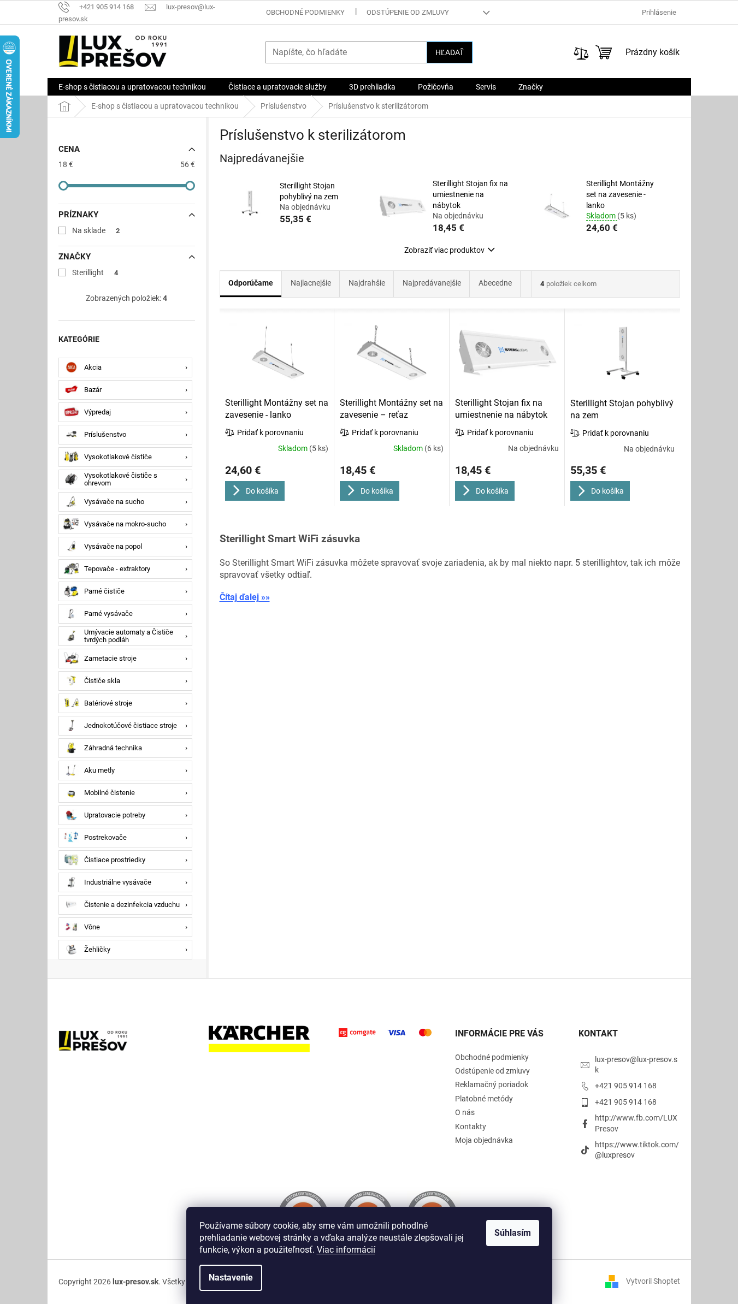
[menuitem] (132, 87)
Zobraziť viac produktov (444, 250)
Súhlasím (512, 1233)
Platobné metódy (484, 1098)
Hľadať (449, 52)
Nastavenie (231, 1277)
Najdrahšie (367, 282)
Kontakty (470, 1126)
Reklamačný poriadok (491, 1084)
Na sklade (96, 230)
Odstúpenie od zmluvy (408, 12)
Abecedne (495, 282)
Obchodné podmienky (305, 12)
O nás (465, 1112)
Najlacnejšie (311, 282)
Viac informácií (346, 1249)
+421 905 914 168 (626, 1085)
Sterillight (95, 272)
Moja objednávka (484, 1140)
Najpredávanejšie (432, 282)
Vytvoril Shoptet (653, 1281)
